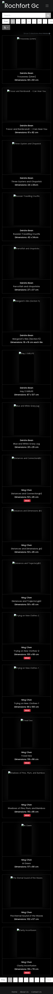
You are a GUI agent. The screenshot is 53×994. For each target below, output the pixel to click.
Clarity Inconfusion (26, 965)
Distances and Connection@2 (26, 493)
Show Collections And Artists (36, 33)
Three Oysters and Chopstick (26, 181)
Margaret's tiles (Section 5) (26, 338)
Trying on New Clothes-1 (26, 703)
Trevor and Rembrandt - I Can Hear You (26, 129)
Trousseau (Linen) (26, 76)
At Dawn (26, 863)
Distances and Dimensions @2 (26, 548)
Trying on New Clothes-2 (26, 651)
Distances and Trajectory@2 (26, 601)
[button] (6, 27)
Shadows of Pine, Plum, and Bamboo (26, 808)
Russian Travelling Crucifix (26, 234)
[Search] (48, 15)
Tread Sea (26, 755)
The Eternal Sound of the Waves (26, 915)
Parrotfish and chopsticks (26, 286)
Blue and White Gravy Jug (26, 443)
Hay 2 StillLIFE (26, 391)
